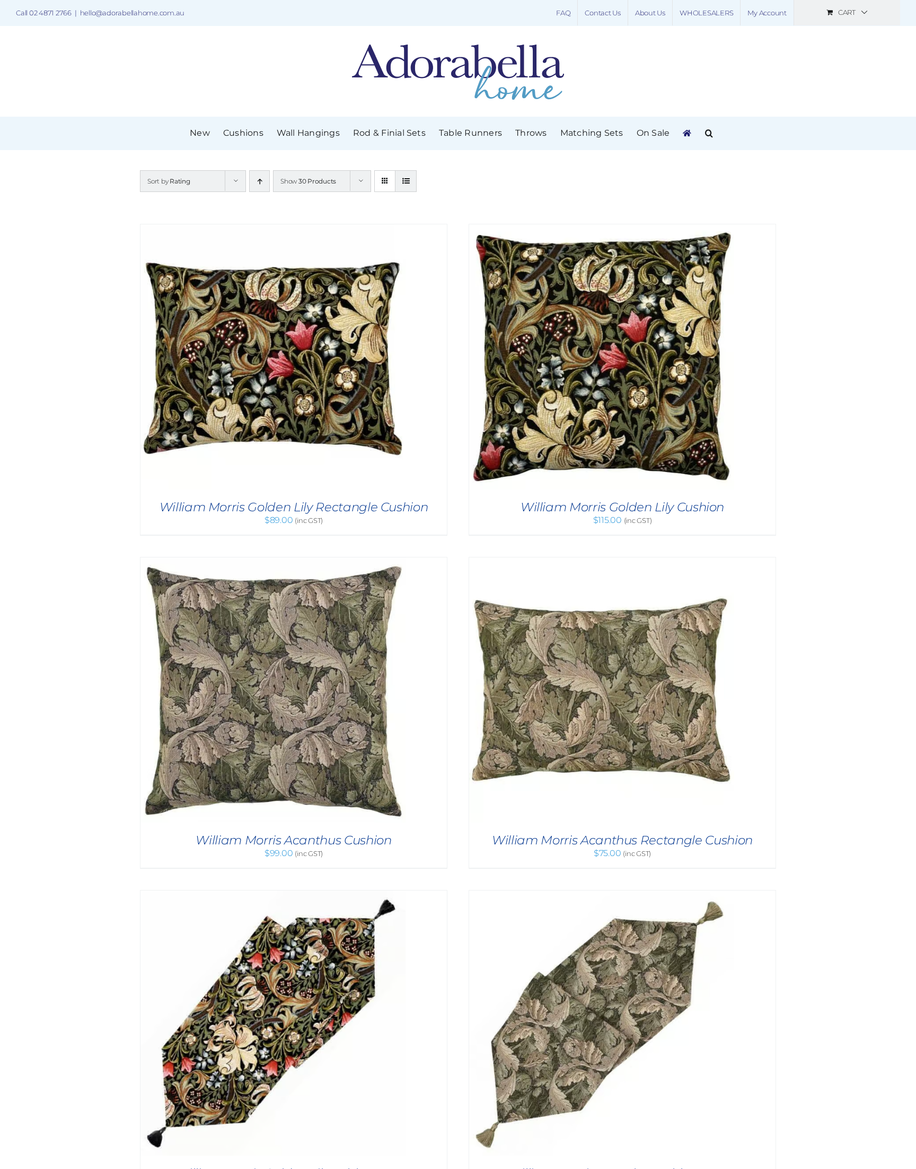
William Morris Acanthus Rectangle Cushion (622, 840)
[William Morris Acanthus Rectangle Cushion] (601, 562)
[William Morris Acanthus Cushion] (273, 562)
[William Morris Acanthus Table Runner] (601, 896)
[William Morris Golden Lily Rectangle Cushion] (273, 229)
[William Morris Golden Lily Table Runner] (273, 896)
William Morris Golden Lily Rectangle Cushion (294, 507)
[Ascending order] (259, 181)
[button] (709, 133)
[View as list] (405, 181)
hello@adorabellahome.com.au (132, 12)
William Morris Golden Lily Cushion (622, 507)
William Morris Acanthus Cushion (293, 840)
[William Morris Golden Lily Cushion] (601, 229)
